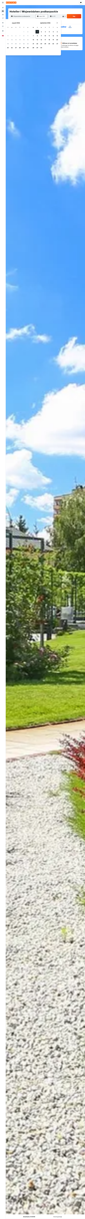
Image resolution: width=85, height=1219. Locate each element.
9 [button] (27, 36)
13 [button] (16, 40)
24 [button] (45, 43)
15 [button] (23, 40)
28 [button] (20, 47)
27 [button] (16, 47)
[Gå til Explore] (3, 22)
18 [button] (8, 43)
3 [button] (45, 32)
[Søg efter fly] (3, 7)
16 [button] (27, 40)
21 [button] (20, 43)
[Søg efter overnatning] (3, 11)
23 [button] (28, 43)
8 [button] (23, 36)
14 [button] (20, 40)
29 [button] (24, 47)
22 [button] (24, 43)
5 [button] (53, 32)
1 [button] (37, 32)
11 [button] (7, 40)
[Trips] (3, 31)
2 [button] (27, 32)
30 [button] (28, 47)
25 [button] (8, 47)
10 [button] (45, 36)
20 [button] (16, 43)
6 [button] (57, 32)
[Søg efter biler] (3, 14)
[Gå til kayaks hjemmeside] (11, 3)
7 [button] (33, 36)
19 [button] (12, 43)
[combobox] (24, 16)
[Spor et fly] (3, 26)
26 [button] (12, 47)
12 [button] (12, 40)
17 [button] (45, 40)
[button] (3, 2)
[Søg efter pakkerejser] (3, 18)
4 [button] (49, 32)
